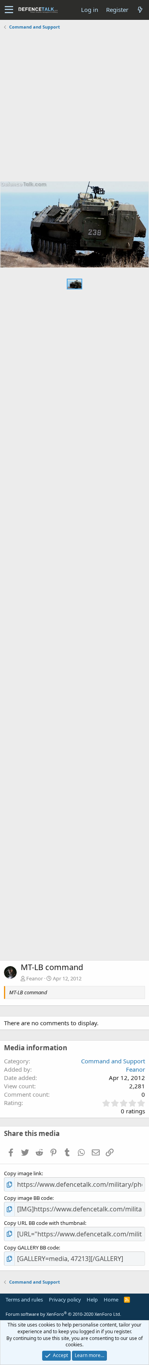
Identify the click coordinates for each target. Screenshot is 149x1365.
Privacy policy (65, 1299)
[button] (9, 10)
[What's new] (139, 9)
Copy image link (23, 1173)
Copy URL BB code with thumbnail (44, 1222)
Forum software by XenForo (63, 1314)
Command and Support (113, 1061)
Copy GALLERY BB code (31, 1247)
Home (111, 1299)
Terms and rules (24, 1299)
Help (92, 1299)
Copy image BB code (28, 1197)
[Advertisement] (74, 106)
